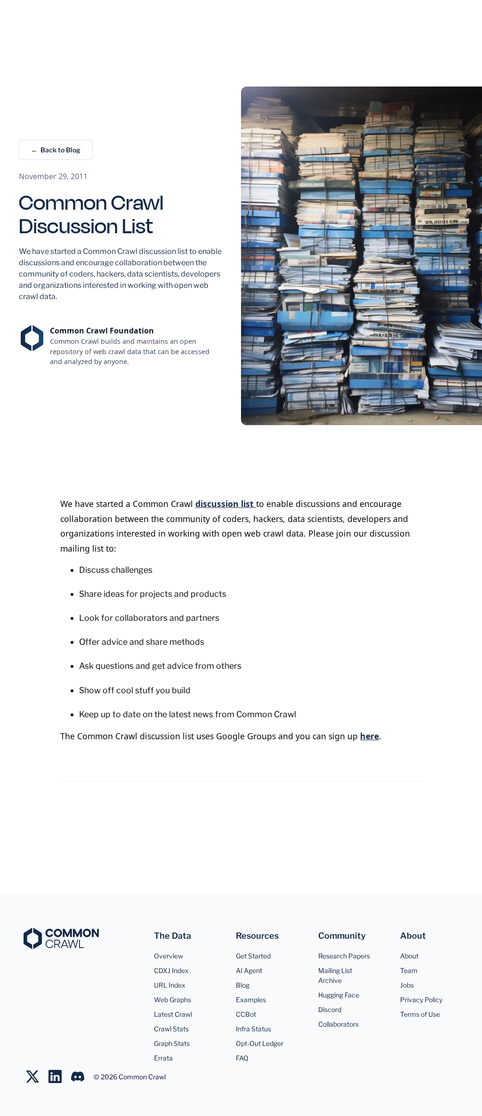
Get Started (253, 956)
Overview (168, 956)
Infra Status (253, 1029)
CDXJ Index (171, 970)
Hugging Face (338, 995)
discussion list (225, 503)
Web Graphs (172, 1000)
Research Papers (344, 956)
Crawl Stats (171, 1029)
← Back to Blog (55, 150)
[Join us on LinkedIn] (59, 1076)
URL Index (169, 985)
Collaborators (338, 1024)
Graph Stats (172, 1043)
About (409, 956)
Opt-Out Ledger (259, 1043)
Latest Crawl (173, 1014)
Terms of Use (420, 1014)
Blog (242, 985)
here (369, 736)
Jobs (407, 985)
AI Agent (249, 970)
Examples (251, 1000)
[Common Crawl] (61, 938)
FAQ (242, 1058)
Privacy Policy (421, 1000)
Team (409, 970)
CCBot (246, 1014)
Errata (163, 1058)
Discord (329, 1009)
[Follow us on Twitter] (37, 1076)
